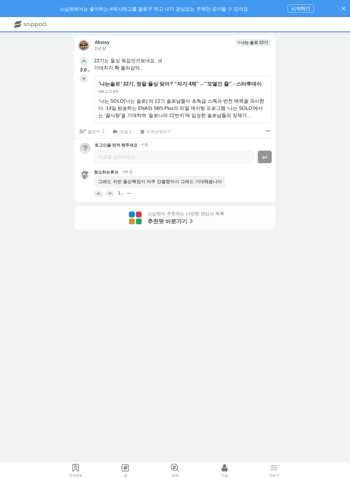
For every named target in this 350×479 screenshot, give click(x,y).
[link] (253, 42)
